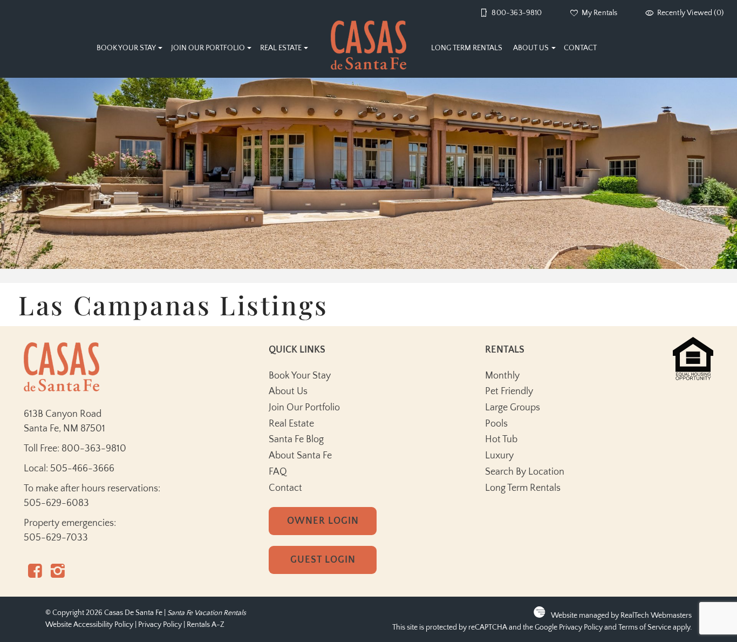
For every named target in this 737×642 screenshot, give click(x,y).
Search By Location (524, 472)
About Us (531, 48)
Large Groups (512, 407)
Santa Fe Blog (296, 439)
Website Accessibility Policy (89, 625)
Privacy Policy (160, 625)
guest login (323, 560)
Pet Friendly (509, 391)
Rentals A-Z (205, 625)
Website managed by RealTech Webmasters (621, 616)
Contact (580, 48)
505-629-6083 (56, 503)
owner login (323, 521)
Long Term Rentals (466, 48)
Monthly (502, 375)
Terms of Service (644, 628)
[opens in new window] (35, 574)
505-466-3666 (82, 468)
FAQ (278, 472)
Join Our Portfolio (208, 48)
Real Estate (281, 48)
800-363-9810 (94, 448)
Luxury (499, 455)
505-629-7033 (56, 537)
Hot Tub (501, 439)
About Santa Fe (300, 455)
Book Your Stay (126, 48)
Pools (496, 423)
